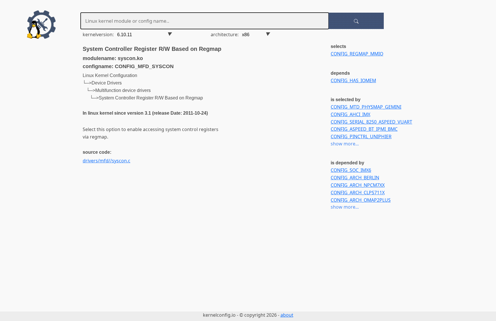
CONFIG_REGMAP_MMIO (357, 54)
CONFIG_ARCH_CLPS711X (358, 192)
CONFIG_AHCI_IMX (350, 114)
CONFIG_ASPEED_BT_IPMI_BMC (364, 129)
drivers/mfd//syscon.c (106, 160)
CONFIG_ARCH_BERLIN (355, 177)
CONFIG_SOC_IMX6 (351, 170)
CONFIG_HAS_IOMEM (353, 80)
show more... (345, 144)
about (286, 315)
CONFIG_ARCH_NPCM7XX (358, 185)
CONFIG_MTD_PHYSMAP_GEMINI (366, 107)
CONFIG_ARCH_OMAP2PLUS (361, 200)
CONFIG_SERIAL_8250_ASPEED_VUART (371, 122)
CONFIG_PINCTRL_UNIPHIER (361, 136)
